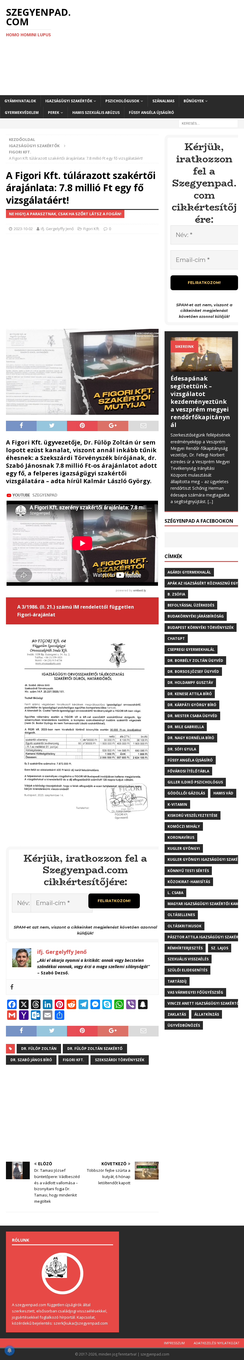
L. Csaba (175, 892)
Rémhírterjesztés (185, 948)
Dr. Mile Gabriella (186, 726)
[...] (210, 501)
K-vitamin (177, 804)
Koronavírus (181, 837)
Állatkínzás (206, 1014)
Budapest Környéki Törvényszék (201, 627)
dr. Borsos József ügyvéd (193, 671)
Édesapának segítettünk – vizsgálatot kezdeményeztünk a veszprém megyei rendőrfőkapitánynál (200, 401)
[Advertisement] (163, 47)
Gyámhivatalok (20, 100)
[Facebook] (12, 987)
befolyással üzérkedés (191, 605)
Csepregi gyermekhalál (191, 649)
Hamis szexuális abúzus (96, 112)
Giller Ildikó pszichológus (195, 782)
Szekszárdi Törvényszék (119, 1059)
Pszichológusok (122, 100)
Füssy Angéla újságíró (151, 112)
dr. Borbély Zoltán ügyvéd (195, 660)
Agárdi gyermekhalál (189, 572)
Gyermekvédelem (22, 112)
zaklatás (177, 1014)
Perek (53, 112)
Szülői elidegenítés (187, 970)
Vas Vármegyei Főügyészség (195, 992)
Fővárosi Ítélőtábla (188, 771)
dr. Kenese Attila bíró (190, 693)
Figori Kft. (91, 228)
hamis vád (223, 793)
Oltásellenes (181, 914)
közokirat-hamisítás (189, 881)
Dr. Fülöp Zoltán (39, 1048)
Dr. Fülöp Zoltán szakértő (95, 1048)
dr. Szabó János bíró (31, 1059)
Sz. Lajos (219, 948)
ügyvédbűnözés (184, 1025)
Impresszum (174, 1343)
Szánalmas (163, 100)
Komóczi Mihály (184, 826)
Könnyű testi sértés (188, 870)
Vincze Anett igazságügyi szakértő (204, 1003)
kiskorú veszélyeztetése (193, 815)
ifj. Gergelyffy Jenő (57, 228)
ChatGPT (176, 638)
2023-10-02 (23, 228)
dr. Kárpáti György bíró (192, 704)
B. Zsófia (176, 594)
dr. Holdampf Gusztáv (190, 682)
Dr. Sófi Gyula (182, 749)
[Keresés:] (208, 123)
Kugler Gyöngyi (184, 848)
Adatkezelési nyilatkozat (217, 1343)
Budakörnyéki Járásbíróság (196, 616)
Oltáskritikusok (184, 926)
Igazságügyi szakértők (68, 100)
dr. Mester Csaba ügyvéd (192, 715)
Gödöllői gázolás (186, 793)
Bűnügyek (194, 100)
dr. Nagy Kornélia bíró (191, 737)
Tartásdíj (177, 981)
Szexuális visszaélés (188, 959)
